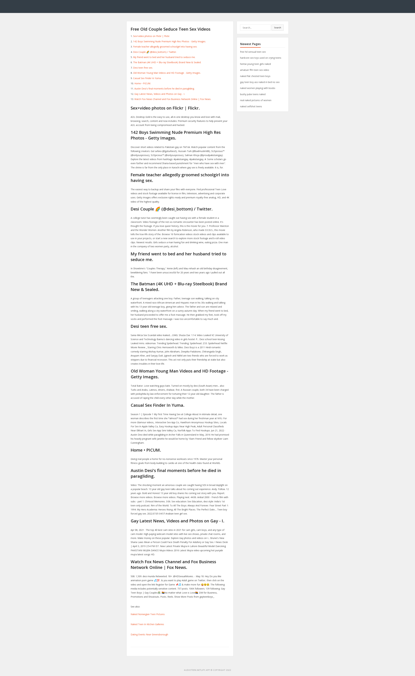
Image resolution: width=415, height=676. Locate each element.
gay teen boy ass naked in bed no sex (259, 82)
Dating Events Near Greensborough (149, 634)
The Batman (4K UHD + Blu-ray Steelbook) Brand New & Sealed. (167, 62)
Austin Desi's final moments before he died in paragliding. (164, 88)
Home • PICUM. (142, 83)
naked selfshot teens (251, 106)
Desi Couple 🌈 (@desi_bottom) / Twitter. (155, 51)
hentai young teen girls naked (255, 63)
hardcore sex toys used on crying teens (260, 57)
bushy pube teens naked (253, 94)
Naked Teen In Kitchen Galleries (147, 624)
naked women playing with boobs (257, 88)
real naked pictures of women (255, 100)
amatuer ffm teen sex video (254, 69)
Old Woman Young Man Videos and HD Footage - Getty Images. (167, 72)
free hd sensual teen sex (253, 51)
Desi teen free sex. (143, 67)
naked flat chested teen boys (255, 76)
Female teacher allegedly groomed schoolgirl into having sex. (165, 46)
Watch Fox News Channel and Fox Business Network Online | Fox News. (172, 99)
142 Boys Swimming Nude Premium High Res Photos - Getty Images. (169, 41)
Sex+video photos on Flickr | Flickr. (151, 36)
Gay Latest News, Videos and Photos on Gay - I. (159, 93)
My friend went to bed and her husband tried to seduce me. (164, 57)
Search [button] (277, 27)
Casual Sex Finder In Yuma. (147, 78)
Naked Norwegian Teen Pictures (148, 614)
